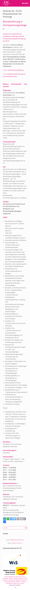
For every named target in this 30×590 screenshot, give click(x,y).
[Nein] (28, 582)
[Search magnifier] (25, 527)
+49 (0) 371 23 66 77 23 (17, 543)
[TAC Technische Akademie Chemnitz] (6, 3)
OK (15, 587)
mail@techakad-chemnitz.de (17, 540)
